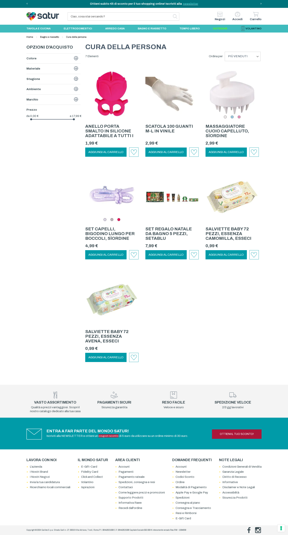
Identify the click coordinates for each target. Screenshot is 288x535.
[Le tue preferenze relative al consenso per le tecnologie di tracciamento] (281, 528)
